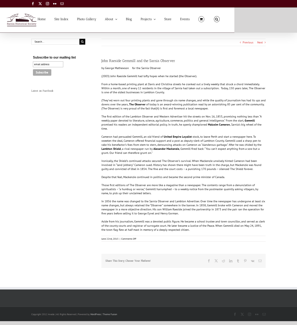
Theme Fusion (110, 314)
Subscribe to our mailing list (54, 57)
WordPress (95, 314)
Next (260, 42)
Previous (248, 42)
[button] (217, 18)
